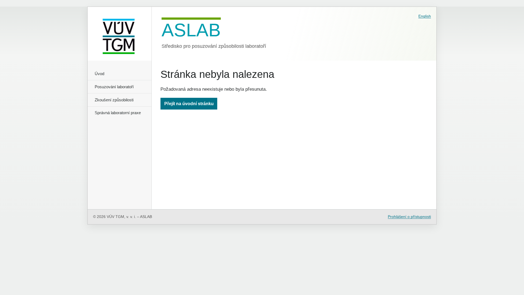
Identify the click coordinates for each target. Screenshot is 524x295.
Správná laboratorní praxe (118, 112)
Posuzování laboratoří (114, 86)
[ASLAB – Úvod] (120, 34)
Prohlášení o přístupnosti (409, 217)
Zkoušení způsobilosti (114, 100)
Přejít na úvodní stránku (189, 103)
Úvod (99, 73)
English (424, 16)
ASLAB (191, 29)
